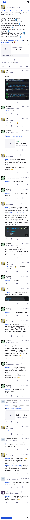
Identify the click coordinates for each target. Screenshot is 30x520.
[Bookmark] (21, 66)
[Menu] (27, 518)
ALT (27, 98)
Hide (26, 80)
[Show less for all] (28, 2)
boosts (3, 62)
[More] (27, 66)
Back (4, 2)
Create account (6, 518)
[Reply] (3, 66)
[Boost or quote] (9, 66)
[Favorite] (15, 66)
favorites (15, 62)
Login (15, 518)
